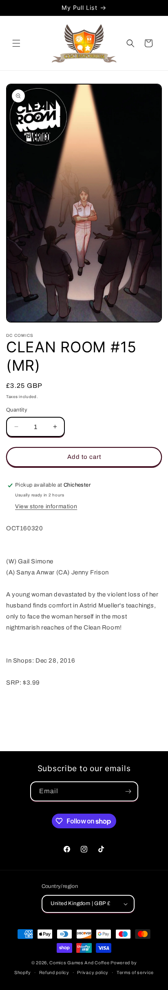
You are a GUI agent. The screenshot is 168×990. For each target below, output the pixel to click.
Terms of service (135, 972)
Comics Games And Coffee (79, 962)
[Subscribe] (128, 791)
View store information (46, 506)
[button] (16, 43)
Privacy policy (92, 972)
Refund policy (54, 972)
